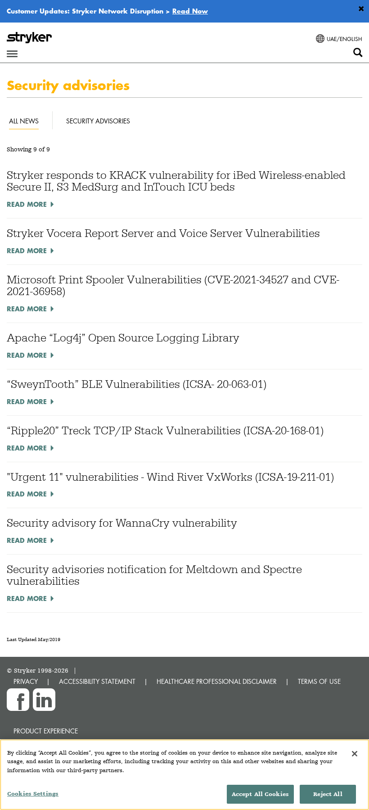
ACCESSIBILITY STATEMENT (97, 681)
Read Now (190, 10)
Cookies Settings (32, 793)
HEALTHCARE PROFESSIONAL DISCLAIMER (217, 681)
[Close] (354, 754)
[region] (184, 774)
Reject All (327, 794)
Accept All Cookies (260, 794)
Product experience (46, 731)
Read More (27, 204)
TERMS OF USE (319, 681)
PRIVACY (26, 681)
